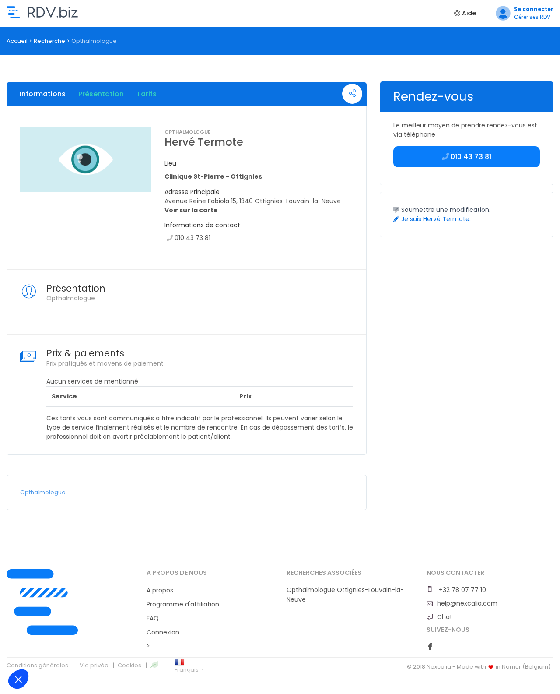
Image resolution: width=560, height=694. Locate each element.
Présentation (101, 94)
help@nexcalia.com (467, 603)
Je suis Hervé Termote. (435, 219)
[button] (18, 679)
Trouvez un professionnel (42, 12)
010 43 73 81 (192, 237)
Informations (43, 94)
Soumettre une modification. (444, 209)
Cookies (129, 665)
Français (187, 670)
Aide (468, 13)
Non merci (39, 649)
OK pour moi (162, 649)
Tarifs (146, 94)
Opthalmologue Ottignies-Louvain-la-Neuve (345, 594)
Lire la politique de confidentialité (57, 622)
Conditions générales (37, 665)
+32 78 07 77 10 (461, 589)
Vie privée (94, 665)
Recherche (49, 41)
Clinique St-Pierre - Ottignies (213, 176)
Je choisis (100, 649)
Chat (444, 617)
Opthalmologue (43, 492)
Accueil (17, 41)
